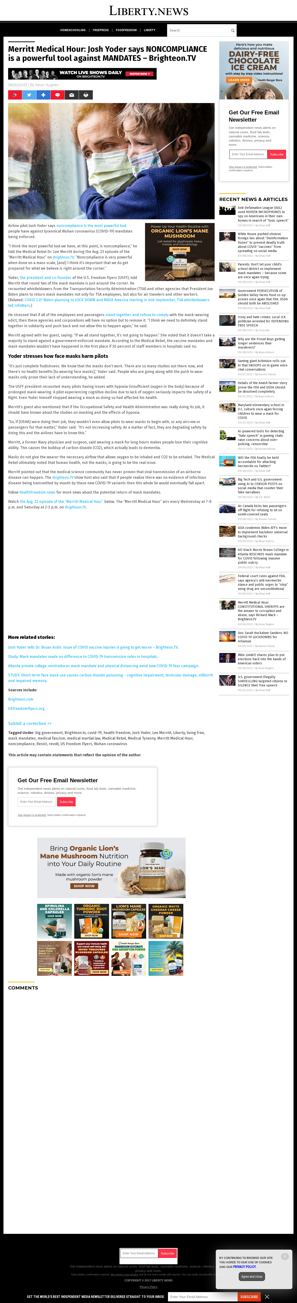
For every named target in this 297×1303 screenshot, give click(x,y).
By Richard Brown (265, 448)
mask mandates (22, 738)
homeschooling (73, 30)
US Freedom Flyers (76, 744)
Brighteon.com (20, 699)
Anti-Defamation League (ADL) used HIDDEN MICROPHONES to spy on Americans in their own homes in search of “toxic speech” (263, 214)
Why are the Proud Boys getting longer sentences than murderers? (261, 343)
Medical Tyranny (141, 738)
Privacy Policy (148, 1287)
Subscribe (249, 1297)
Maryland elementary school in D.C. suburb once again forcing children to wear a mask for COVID (261, 411)
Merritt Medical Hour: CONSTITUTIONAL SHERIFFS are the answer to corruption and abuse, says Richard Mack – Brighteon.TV (261, 611)
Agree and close (251, 1276)
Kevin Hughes (47, 85)
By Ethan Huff (262, 225)
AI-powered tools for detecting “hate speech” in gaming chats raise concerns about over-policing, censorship (261, 437)
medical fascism (51, 738)
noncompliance (21, 744)
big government (49, 733)
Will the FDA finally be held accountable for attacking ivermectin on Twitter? (258, 462)
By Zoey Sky (262, 330)
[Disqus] (111, 1052)
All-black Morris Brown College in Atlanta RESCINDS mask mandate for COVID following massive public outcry (263, 556)
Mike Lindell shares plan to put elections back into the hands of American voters (262, 659)
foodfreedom (126, 30)
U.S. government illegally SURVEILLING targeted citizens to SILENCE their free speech (262, 681)
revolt (54, 744)
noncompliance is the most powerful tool (91, 225)
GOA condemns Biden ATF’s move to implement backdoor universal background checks (263, 532)
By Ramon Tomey (265, 646)
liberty (149, 30)
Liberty (179, 733)
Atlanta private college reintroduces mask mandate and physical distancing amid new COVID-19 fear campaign (103, 666)
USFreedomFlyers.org (26, 708)
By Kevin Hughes (264, 624)
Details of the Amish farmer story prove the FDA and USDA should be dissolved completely (262, 387)
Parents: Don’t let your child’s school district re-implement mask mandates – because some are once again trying (262, 270)
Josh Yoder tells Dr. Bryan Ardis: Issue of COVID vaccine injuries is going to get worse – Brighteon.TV (93, 647)
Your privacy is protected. (32, 815)
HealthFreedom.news (37, 492)
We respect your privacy (125, 1274)
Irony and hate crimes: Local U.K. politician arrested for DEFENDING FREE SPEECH (263, 321)
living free (195, 733)
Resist (41, 744)
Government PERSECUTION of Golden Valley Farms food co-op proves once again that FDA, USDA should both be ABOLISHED (263, 297)
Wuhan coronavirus (110, 744)
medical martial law (83, 738)
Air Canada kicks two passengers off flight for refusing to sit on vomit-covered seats (262, 510)
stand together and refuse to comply (137, 315)
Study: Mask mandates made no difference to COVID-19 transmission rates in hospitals (82, 656)
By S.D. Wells (262, 497)
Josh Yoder (141, 733)
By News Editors (264, 352)
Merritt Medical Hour (175, 738)
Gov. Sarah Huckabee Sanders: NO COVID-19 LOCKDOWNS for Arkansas (263, 637)
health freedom (116, 733)
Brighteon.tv (75, 733)
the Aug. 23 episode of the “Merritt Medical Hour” (61, 501)
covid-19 (94, 733)
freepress (101, 30)
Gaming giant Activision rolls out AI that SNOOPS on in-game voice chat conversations (262, 365)
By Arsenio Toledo (265, 374)
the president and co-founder (45, 277)
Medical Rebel (114, 738)
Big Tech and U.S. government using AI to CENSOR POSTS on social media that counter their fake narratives (260, 486)
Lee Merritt (161, 733)
